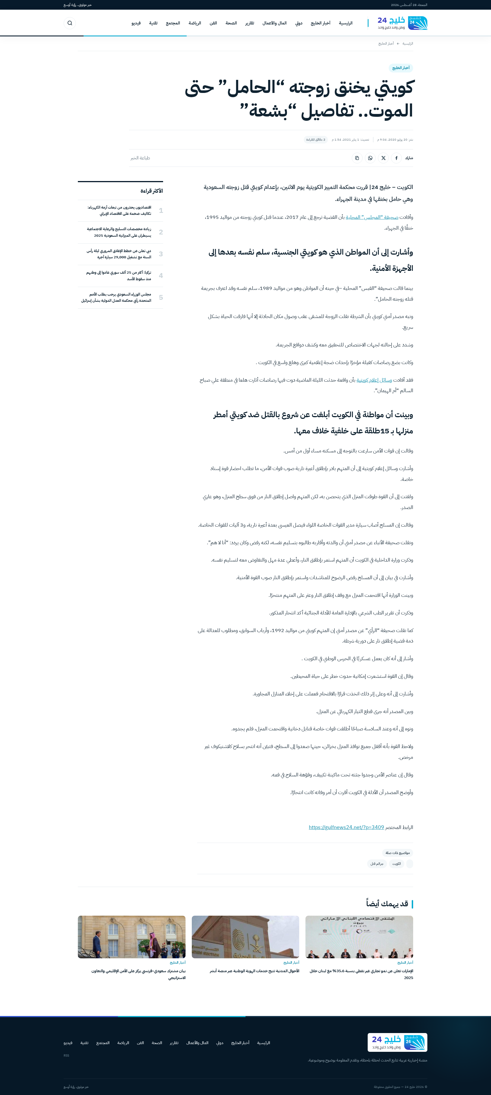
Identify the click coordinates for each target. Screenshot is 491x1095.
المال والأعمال (275, 23)
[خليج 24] (397, 23)
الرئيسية (346, 23)
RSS (66, 1055)
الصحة (231, 23)
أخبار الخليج (320, 23)
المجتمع (173, 23)
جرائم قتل (377, 863)
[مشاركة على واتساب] (370, 158)
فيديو (136, 23)
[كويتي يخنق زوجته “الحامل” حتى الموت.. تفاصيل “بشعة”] (409, 863)
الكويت (396, 863)
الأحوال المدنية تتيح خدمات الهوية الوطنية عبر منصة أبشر (254, 971)
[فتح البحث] (70, 23)
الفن (213, 23)
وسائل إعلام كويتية (374, 380)
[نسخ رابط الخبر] (357, 158)
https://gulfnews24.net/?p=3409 (346, 827)
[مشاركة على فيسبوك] (396, 158)
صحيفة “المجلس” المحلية (372, 217)
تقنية (153, 23)
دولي (298, 23)
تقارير (250, 23)
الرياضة (195, 23)
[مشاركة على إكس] (383, 158)
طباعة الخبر (140, 158)
